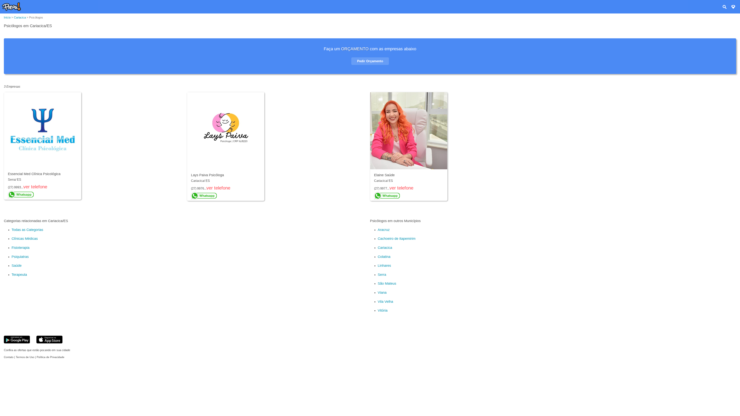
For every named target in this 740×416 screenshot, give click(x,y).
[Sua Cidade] (733, 7)
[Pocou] (11, 10)
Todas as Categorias (27, 230)
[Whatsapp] (42, 195)
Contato (8, 357)
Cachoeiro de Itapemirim (396, 239)
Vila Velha (385, 302)
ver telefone (35, 186)
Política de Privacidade (50, 357)
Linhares (384, 266)
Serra (382, 275)
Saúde (17, 266)
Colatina (384, 257)
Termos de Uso (25, 357)
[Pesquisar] (724, 7)
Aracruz (384, 230)
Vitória (383, 310)
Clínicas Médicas (25, 239)
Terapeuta (19, 275)
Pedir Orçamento (370, 61)
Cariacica (385, 248)
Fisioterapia (20, 248)
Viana (382, 292)
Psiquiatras (20, 257)
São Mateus (387, 283)
